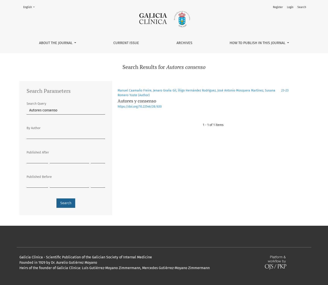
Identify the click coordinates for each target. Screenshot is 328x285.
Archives (184, 43)
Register (278, 7)
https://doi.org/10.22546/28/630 (140, 106)
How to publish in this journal (258, 43)
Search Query (36, 104)
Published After (38, 152)
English (30, 7)
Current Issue (126, 43)
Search (301, 7)
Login (290, 7)
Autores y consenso (137, 101)
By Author (34, 128)
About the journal (56, 43)
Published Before (39, 177)
